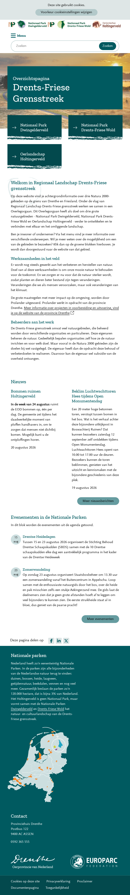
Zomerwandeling (36, 569)
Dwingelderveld (21, 709)
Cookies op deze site (25, 881)
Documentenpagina (25, 888)
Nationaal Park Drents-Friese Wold (98, 127)
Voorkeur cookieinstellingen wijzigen (66, 12)
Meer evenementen (100, 619)
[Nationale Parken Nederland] (38, 801)
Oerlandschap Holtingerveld (32, 156)
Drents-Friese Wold (51, 709)
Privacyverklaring (58, 881)
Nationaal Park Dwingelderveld (34, 127)
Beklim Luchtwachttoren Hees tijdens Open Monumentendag (94, 396)
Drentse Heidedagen (39, 536)
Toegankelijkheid (57, 888)
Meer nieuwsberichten (98, 501)
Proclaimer (84, 881)
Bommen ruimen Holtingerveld (26, 393)
